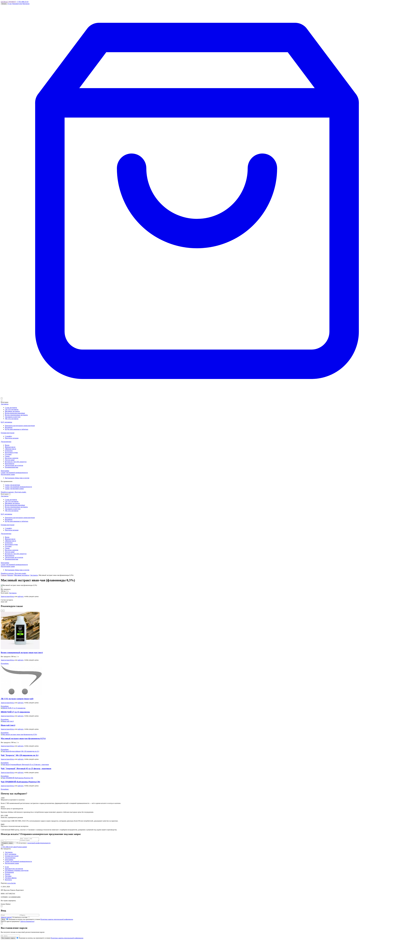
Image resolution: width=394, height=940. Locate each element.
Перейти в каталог (7, 492)
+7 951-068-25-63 (22, 2)
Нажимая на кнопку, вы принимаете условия (40, 919)
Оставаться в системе (20, 917)
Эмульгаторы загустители (14, 465)
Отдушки (8, 454)
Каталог (4, 4)
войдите (20, 596)
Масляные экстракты (12, 411)
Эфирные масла (10, 449)
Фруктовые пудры (11, 452)
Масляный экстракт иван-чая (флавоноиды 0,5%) (23, 738)
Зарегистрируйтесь (7, 596)
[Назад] (1, 611)
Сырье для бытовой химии (14, 488)
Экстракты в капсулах (12, 417)
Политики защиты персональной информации (56, 919)
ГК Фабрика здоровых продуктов (16, 870)
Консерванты (9, 463)
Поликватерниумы (11, 467)
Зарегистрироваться (27, 921)
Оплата (7, 874)
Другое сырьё (9, 460)
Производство (17, 4)
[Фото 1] (1, 587)
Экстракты (4, 404)
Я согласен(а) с (33, 843)
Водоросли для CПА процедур (15, 462)
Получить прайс (20, 492)
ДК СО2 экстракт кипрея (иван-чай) (17, 699)
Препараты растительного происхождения (20, 425)
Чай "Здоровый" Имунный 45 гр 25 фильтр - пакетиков (26, 768)
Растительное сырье (8, 474)
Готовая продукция (7, 433)
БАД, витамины (6, 422)
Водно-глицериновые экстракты (16, 415)
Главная (3, 575)
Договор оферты (11, 878)
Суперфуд (8, 436)
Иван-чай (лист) (8, 725)
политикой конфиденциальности (38, 843)
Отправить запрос (7, 843)
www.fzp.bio (11, 883)
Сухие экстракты (11, 407)
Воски (7, 445)
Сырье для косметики (12, 485)
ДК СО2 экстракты (11, 418)
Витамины (8, 427)
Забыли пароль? (6, 917)
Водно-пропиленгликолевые (15, 413)
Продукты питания (11, 438)
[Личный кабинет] (1, 398)
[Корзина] (197, 396)
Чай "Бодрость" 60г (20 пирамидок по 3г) (19, 755)
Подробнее (5, 663)
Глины (7, 456)
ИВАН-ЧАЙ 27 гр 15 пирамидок (15, 712)
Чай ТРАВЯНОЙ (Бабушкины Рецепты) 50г (20, 782)
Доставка (8, 876)
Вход (3, 919)
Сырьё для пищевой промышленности (14, 472)
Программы (5, 471)
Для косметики (6, 441)
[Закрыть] (9, 494)
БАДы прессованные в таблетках (16, 429)
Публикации (9, 872)
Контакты (26, 4)
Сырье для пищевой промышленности (18, 487)
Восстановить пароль (8, 938)
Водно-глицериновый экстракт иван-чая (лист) (22, 652)
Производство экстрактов (14, 868)
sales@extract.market (20, 847)
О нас (10, 4)
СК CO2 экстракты (11, 409)
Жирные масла (10, 447)
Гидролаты (9, 450)
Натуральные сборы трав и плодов (17, 478)
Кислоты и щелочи (11, 458)
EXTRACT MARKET (8, 2)
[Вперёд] (4, 611)
